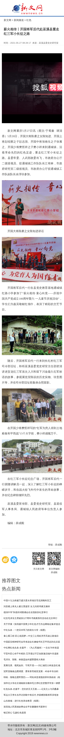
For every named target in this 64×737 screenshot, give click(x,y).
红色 (28, 20)
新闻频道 (19, 20)
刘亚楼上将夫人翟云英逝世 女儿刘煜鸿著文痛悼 (27, 606)
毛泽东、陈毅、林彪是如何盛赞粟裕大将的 (24, 659)
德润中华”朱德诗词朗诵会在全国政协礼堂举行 (26, 612)
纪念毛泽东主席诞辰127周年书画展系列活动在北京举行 (30, 618)
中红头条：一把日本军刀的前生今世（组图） (25, 630)
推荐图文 (11, 580)
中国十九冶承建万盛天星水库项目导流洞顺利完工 (27, 600)
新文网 (7, 20)
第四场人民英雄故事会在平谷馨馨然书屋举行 (25, 706)
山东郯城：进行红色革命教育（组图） (22, 701)
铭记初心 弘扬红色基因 (15, 712)
